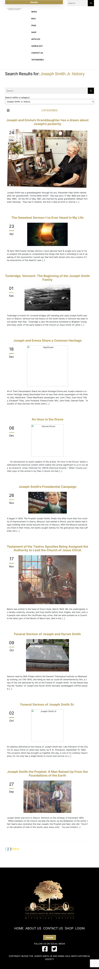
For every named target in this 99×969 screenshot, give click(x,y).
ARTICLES (35, 39)
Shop (33, 32)
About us (33, 928)
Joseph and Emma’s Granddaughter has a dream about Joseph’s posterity (47, 122)
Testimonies (37, 60)
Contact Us (37, 53)
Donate (34, 2)
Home (18, 928)
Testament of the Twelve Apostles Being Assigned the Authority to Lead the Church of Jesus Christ (47, 548)
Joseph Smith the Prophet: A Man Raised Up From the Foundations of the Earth (47, 773)
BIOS (33, 18)
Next (15, 849)
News (34, 12)
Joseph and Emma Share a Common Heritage (47, 340)
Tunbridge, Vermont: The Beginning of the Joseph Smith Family (47, 278)
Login (80, 928)
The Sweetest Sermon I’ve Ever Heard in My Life (47, 217)
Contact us (53, 928)
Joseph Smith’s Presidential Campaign (47, 487)
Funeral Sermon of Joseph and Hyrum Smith (47, 634)
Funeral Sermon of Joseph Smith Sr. (47, 704)
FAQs (33, 25)
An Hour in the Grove (47, 419)
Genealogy (37, 46)
